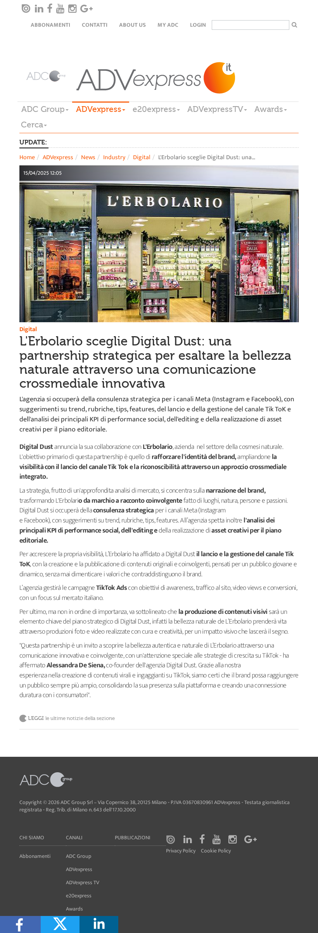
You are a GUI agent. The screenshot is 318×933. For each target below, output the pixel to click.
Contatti (94, 25)
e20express (154, 109)
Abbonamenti (50, 25)
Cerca (32, 124)
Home (27, 157)
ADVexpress (98, 109)
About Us (132, 25)
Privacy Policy (180, 851)
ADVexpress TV (82, 882)
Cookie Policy (216, 851)
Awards (268, 109)
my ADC (167, 25)
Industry (114, 157)
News (88, 157)
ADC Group (43, 109)
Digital (141, 157)
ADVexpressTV (215, 109)
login (198, 25)
